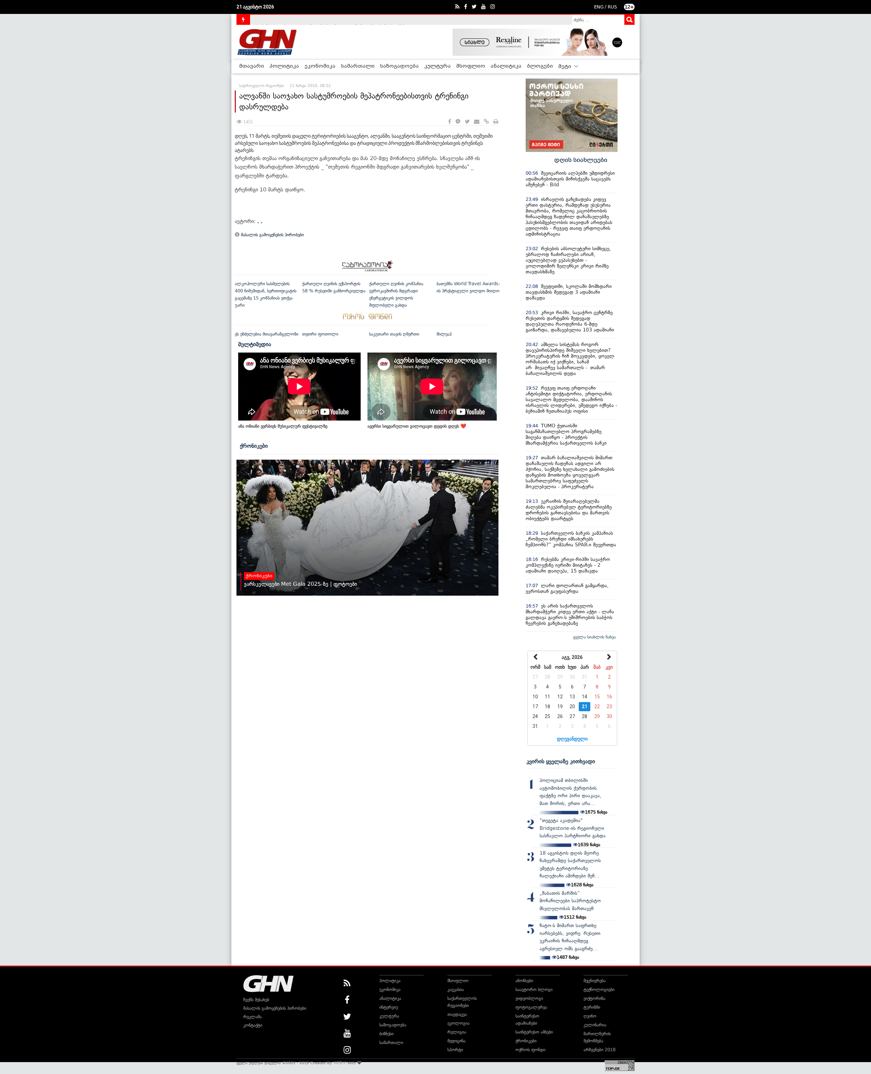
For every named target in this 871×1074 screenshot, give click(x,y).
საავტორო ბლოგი (534, 989)
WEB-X (339, 1062)
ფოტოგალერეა (531, 1007)
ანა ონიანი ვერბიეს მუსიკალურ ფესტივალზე (282, 426)
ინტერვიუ (388, 1007)
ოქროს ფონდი (530, 1049)
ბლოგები (540, 66)
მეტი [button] (565, 66)
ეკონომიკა (320, 66)
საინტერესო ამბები (534, 1032)
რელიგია (456, 1032)
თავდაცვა (457, 1014)
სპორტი (455, 1049)
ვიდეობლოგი (529, 998)
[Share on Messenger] (458, 121)
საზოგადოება (399, 66)
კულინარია (595, 1024)
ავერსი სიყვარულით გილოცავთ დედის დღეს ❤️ (416, 426)
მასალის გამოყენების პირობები (272, 234)
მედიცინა (456, 1040)
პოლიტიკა (284, 66)
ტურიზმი (592, 1007)
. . (259, 221)
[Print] (496, 121)
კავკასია (455, 989)
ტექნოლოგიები (599, 989)
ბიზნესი (386, 1033)
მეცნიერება (595, 980)
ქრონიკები (254, 445)
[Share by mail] (476, 121)
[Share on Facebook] (449, 121)
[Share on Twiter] (467, 121)
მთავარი (251, 66)
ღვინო (590, 1016)
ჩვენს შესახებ (256, 999)
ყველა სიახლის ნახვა (594, 637)
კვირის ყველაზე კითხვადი (560, 761)
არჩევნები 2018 (599, 1049)
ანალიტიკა (506, 66)
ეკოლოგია (458, 1023)
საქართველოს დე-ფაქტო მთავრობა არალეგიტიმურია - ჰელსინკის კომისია (333, 19)
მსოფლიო (470, 66)
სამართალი (358, 66)
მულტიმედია (254, 344)
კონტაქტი (252, 1025)
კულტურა (437, 66)
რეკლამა (252, 1016)
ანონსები (524, 980)
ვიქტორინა (594, 998)
